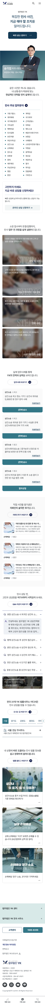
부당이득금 (11, 140)
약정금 (28, 148)
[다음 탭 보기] (43, 721)
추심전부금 (11, 167)
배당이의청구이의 (32, 132)
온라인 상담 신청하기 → (22, 207)
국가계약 (29, 117)
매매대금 (10, 129)
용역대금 (29, 152)
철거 (27, 163)
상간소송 (10, 144)
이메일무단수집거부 (9, 940)
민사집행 (10, 132)
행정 (9, 171)
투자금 (28, 167)
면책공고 (5, 949)
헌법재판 (29, 171)
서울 (5, 720)
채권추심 (29, 159)
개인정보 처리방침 (9, 944)
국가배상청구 (12, 121)
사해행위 (29, 140)
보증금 (28, 136)
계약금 (28, 113)
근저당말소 (30, 121)
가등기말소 (11, 113)
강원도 (23, 720)
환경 (9, 175)
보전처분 (10, 136)
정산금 (28, 156)
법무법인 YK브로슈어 (10, 953)
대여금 (28, 125)
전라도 (41, 720)
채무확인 (10, 163)
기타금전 (10, 125)
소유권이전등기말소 (33, 144)
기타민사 (29, 175)
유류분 (9, 156)
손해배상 (10, 148)
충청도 (32, 720)
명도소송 (29, 129)
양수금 (9, 152)
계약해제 (10, 117)
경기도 (13, 720)
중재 (9, 159)
